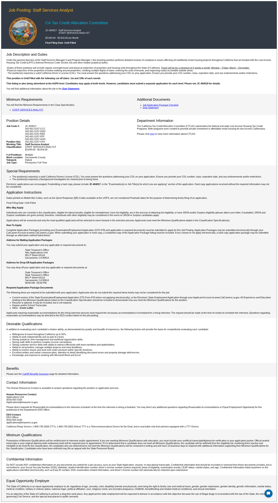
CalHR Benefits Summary (35, 374)
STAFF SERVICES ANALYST (27, 110)
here (152, 134)
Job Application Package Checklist (160, 105)
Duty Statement (70, 89)
